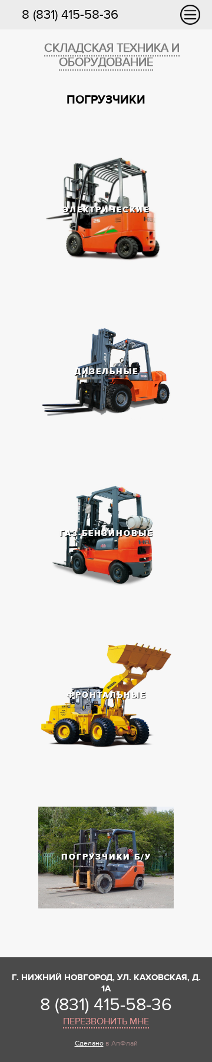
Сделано (89, 1043)
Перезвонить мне (106, 1021)
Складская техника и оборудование (112, 55)
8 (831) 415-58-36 (70, 14)
